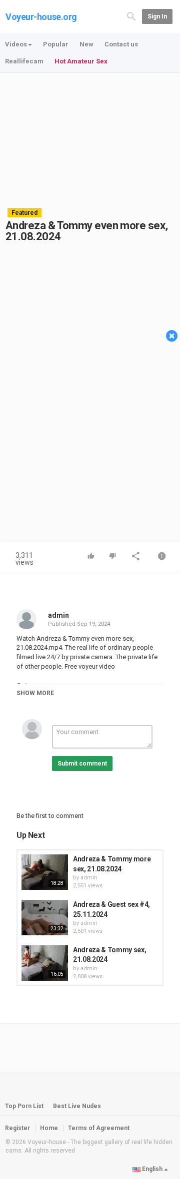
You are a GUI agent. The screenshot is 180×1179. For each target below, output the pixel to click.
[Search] (132, 15)
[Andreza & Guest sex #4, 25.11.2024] (45, 917)
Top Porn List (24, 1106)
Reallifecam (24, 61)
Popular (55, 44)
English (152, 1169)
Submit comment (82, 763)
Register (17, 1128)
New (87, 44)
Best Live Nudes (77, 1106)
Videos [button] (16, 44)
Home (49, 1128)
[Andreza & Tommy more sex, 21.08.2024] (45, 872)
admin (58, 615)
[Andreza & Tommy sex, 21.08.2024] (45, 963)
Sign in (157, 16)
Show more (35, 693)
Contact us (121, 44)
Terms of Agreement (99, 1128)
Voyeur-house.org (41, 16)
